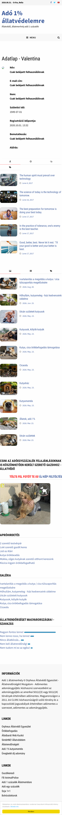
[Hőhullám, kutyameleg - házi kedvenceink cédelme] (8, 296)
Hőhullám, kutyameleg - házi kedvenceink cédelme (28, 591)
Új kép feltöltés (50, 476)
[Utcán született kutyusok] (8, 312)
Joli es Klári (6, 551)
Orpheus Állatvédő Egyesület (16, 726)
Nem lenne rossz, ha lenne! (15, 636)
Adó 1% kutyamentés (12, 748)
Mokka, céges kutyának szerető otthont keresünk (26, 559)
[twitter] (55, 2)
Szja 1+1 (6, 790)
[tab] (10, 161)
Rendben (31, 811)
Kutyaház (24, 383)
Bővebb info (15, 806)
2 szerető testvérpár (11, 543)
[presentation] (10, 161)
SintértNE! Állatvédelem (13, 739)
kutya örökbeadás (10, 555)
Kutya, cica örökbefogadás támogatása (39, 347)
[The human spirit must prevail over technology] (8, 175)
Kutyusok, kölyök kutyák (31, 329)
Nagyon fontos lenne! (12, 632)
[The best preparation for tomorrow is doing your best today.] (8, 209)
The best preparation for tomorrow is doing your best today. (38, 210)
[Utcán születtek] (8, 436)
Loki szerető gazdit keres (13, 547)
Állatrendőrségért (10, 744)
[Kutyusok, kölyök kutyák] (8, 329)
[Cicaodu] (8, 365)
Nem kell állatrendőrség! (14, 643)
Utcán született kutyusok (31, 311)
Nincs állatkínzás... (10, 639)
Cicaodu (23, 365)
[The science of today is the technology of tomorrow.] (8, 192)
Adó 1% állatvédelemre (23, 17)
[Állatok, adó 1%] (8, 419)
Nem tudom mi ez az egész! (15, 647)
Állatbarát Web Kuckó (13, 735)
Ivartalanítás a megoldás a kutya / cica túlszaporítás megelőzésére (39, 281)
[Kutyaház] (8, 383)
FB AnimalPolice (10, 777)
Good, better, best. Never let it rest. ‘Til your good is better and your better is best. (38, 246)
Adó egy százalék (10, 786)
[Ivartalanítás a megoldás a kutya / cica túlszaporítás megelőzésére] (8, 279)
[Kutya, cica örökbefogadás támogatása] (8, 347)
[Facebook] (51, 2)
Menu (33, 37)
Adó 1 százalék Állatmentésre (17, 782)
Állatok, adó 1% (27, 418)
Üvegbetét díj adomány (13, 753)
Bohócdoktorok (9, 795)
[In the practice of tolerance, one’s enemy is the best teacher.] (8, 226)
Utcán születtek (27, 435)
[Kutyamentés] (8, 401)
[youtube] (58, 2)
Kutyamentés (26, 400)
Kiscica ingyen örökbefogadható (17, 563)
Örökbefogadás (9, 730)
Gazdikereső (8, 773)
